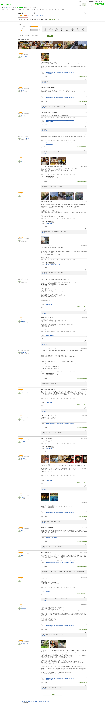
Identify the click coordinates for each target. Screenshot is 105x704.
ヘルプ (77, 1)
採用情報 (40, 701)
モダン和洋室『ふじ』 (49, 73)
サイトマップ (86, 1)
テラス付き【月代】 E (49, 144)
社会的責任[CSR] (35, 701)
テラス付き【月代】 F (49, 223)
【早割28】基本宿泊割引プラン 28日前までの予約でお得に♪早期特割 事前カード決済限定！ (60, 72)
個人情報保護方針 (29, 701)
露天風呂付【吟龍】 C (49, 679)
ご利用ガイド (81, 1)
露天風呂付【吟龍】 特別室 (50, 335)
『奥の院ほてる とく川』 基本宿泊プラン (52, 537)
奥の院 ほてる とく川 (27, 13)
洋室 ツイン (47, 591)
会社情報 (23, 701)
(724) (52, 19)
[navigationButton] (85, 45)
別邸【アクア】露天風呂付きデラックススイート (53, 98)
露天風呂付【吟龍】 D (49, 121)
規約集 (44, 701)
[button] (23, 45)
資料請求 (48, 701)
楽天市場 (96, 1)
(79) (37, 19)
